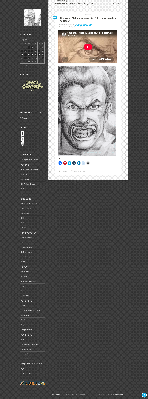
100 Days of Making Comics (83, 24)
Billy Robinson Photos (28, 184)
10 (36, 51)
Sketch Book (25, 315)
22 (29, 58)
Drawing (81, 27)
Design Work (25, 223)
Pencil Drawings (26, 296)
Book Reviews (25, 189)
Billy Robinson (25, 179)
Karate (23, 262)
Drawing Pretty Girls (27, 237)
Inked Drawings (26, 257)
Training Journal (26, 349)
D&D (22, 218)
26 (43, 58)
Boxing (23, 194)
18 (39, 55)
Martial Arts (24, 266)
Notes (23, 286)
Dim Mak (23, 228)
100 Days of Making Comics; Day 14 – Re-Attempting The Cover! (87, 19)
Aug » (26, 65)
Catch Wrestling (26, 208)
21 (25, 58)
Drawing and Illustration (28, 232)
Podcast (23, 305)
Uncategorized (25, 354)
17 (36, 55)
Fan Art (23, 242)
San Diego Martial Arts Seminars (31, 310)
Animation (24, 174)
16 (32, 55)
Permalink (64, 171)
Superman (24, 339)
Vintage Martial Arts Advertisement (31, 364)
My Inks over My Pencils (28, 281)
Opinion (23, 291)
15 (29, 55)
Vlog (22, 368)
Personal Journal (26, 300)
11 (39, 51)
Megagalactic (25, 276)
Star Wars (24, 320)
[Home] (32, 17)
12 (43, 51)
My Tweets (23, 118)
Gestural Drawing (26, 252)
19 (43, 55)
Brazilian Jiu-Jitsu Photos (29, 203)
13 (22, 55)
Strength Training (26, 334)
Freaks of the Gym (26, 247)
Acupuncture (25, 164)
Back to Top (144, 395)
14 (25, 55)
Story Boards (25, 325)
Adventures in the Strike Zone (30, 169)
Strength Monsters (26, 330)
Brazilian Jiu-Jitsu (26, 198)
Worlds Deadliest (26, 373)
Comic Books (25, 213)
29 (29, 62)
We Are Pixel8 (119, 394)
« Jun (22, 65)
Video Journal (25, 359)
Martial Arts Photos (27, 271)
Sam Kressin (55, 394)
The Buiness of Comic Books (30, 344)
